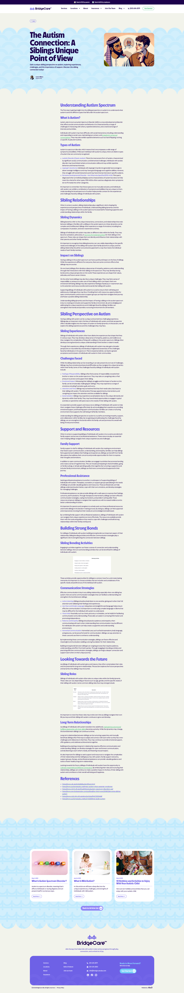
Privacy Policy (60, 987)
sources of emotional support (94, 235)
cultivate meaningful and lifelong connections (76, 767)
